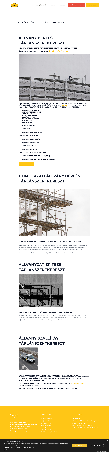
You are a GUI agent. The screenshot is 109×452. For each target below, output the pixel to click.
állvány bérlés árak (58, 51)
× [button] (107, 440)
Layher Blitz (67, 105)
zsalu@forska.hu (46, 427)
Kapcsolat (62, 5)
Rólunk (32, 5)
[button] (47, 5)
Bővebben (23, 445)
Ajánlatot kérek (26, 163)
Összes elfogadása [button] (80, 445)
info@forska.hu (45, 421)
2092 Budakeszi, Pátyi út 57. (49, 432)
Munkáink (53, 5)
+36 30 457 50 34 (77, 384)
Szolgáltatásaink (41, 5)
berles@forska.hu (46, 423)
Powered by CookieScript (102, 451)
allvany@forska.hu (46, 425)
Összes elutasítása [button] (96, 445)
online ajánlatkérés (46, 418)
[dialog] (54, 445)
